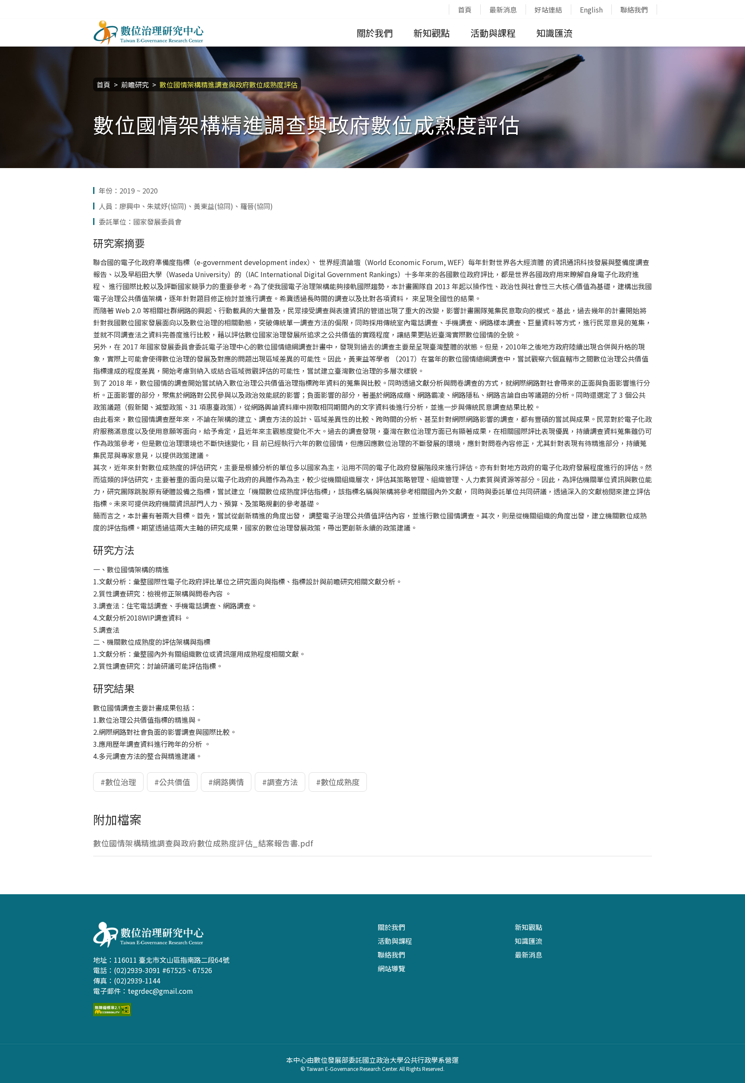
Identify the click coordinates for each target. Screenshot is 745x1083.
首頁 (465, 9)
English (591, 9)
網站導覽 (391, 968)
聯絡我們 (634, 9)
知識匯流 (554, 32)
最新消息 (503, 9)
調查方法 (282, 781)
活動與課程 (493, 32)
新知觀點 (431, 32)
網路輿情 (228, 781)
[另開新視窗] (112, 1008)
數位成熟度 (340, 781)
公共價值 (174, 781)
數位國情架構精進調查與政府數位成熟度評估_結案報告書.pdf (203, 843)
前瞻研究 (135, 84)
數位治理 (120, 781)
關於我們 (375, 32)
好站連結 (548, 9)
